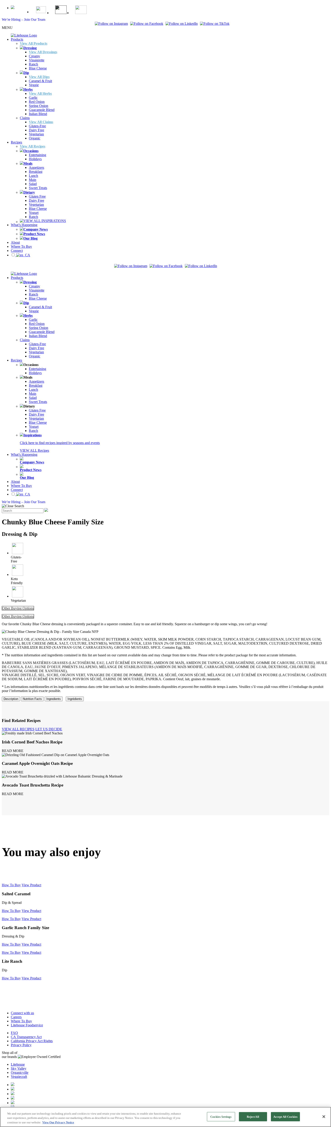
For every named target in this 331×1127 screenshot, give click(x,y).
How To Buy (11, 885)
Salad (33, 184)
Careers (16, 1017)
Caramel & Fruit (40, 81)
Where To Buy (21, 246)
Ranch (33, 64)
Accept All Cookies (285, 1116)
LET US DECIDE (48, 729)
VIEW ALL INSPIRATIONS (44, 221)
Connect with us (22, 1013)
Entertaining (37, 155)
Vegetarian (36, 134)
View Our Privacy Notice (58, 1122)
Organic (34, 138)
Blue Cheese (38, 68)
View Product (31, 885)
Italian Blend (38, 114)
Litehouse (18, 1064)
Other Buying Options (18, 608)
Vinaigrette (36, 60)
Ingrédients (75, 699)
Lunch (33, 176)
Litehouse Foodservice (27, 1025)
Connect (17, 250)
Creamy (34, 56)
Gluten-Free (37, 126)
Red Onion (37, 102)
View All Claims (41, 122)
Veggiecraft (19, 1076)
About (15, 242)
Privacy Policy (21, 1045)
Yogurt (34, 213)
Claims (25, 118)
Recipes (16, 142)
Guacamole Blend (41, 110)
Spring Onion (38, 106)
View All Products (33, 43)
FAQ (14, 1033)
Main (32, 180)
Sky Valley (18, 1068)
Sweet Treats (38, 188)
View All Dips (39, 77)
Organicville (19, 1072)
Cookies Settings (220, 1116)
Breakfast (35, 172)
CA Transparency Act (26, 1037)
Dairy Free (36, 130)
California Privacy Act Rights (32, 1041)
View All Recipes (32, 146)
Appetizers (36, 167)
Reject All (253, 1116)
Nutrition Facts (32, 699)
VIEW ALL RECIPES (18, 729)
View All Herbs (40, 93)
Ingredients (53, 699)
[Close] (324, 1117)
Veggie (34, 85)
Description (11, 699)
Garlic (33, 98)
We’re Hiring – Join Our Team (23, 19)
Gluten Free (37, 196)
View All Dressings (43, 52)
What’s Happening (24, 225)
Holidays (35, 159)
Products (17, 39)
